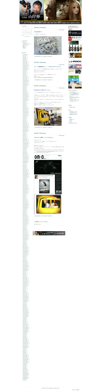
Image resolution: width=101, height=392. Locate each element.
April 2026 (24, 59)
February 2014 (25, 247)
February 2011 (25, 293)
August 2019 (25, 162)
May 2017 (24, 197)
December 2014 (25, 234)
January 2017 (25, 202)
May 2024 (24, 89)
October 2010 (25, 298)
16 (23, 32)
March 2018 (25, 184)
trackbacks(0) (50, 56)
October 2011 (25, 283)
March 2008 (25, 338)
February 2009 (25, 324)
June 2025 (24, 72)
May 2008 (24, 336)
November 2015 (25, 220)
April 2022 (24, 121)
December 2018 (25, 172)
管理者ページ (72, 119)
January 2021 (25, 140)
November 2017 (25, 189)
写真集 (24, 47)
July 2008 (24, 333)
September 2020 (25, 145)
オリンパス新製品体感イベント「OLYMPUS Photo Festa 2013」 (74, 94)
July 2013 (24, 256)
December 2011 (25, 280)
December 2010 (25, 296)
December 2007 (25, 342)
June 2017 (24, 195)
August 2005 (25, 378)
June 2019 (24, 165)
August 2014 (25, 239)
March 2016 (25, 215)
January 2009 (25, 325)
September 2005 (25, 377)
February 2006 (25, 370)
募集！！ (24, 46)
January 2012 (25, 279)
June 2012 (24, 273)
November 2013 (25, 251)
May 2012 (24, 274)
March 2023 (25, 107)
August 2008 (25, 332)
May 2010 (24, 305)
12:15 (41, 127)
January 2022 (25, 125)
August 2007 (25, 347)
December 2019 (25, 157)
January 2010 (25, 310)
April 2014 (24, 244)
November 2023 (25, 96)
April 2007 (24, 352)
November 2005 (25, 374)
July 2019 (24, 163)
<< (24, 36)
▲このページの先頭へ (75, 389)
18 (26, 32)
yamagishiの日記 (37, 56)
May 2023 (24, 104)
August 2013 (25, 255)
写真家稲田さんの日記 (73, 111)
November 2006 (25, 359)
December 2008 (25, 327)
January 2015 (25, 233)
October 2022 (25, 113)
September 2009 (25, 315)
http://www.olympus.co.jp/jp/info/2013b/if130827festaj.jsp (43, 77)
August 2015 (25, 224)
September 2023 (25, 99)
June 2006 (24, 365)
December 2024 (25, 80)
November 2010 (25, 297)
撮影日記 (24, 42)
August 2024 (25, 85)
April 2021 (24, 136)
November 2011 (25, 282)
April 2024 (24, 90)
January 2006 (25, 372)
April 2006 (24, 368)
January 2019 (25, 171)
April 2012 (24, 275)
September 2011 (25, 284)
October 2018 (25, 175)
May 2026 (24, 58)
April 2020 (24, 152)
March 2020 (25, 153)
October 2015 (25, 221)
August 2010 (25, 301)
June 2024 (24, 87)
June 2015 (24, 226)
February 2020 (25, 154)
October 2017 (25, 190)
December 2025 (25, 64)
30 (23, 35)
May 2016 (24, 212)
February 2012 (25, 278)
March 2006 (25, 369)
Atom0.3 (71, 121)
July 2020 (24, 148)
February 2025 (25, 77)
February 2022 (25, 123)
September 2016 (25, 207)
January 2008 (25, 341)
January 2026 (25, 63)
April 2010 (24, 306)
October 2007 (25, 345)
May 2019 (24, 166)
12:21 (41, 79)
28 (31, 33)
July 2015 (24, 225)
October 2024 (25, 82)
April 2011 (24, 291)
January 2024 (25, 94)
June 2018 (24, 180)
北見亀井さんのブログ (73, 114)
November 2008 (25, 328)
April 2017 (24, 198)
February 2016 (25, 216)
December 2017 (25, 188)
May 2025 (24, 73)
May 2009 (24, 320)
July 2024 (24, 86)
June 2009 (24, 319)
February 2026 (25, 62)
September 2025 (25, 68)
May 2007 (24, 351)
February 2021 (25, 139)
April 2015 (24, 229)
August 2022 (25, 116)
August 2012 (25, 270)
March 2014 (25, 246)
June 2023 (24, 103)
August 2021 (25, 131)
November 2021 (25, 127)
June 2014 (24, 242)
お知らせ (24, 45)
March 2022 (25, 122)
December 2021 (25, 126)
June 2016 (24, 211)
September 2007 (25, 346)
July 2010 (24, 302)
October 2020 (25, 144)
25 (26, 33)
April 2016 (24, 213)
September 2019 (25, 161)
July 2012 (24, 271)
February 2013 (25, 262)
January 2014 (25, 248)
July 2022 (24, 117)
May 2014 (24, 243)
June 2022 (24, 118)
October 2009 (25, 314)
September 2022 (25, 114)
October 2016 (25, 206)
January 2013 (25, 264)
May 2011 (24, 289)
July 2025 (24, 71)
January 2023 (25, 109)
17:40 (41, 56)
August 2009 (25, 316)
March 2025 (25, 76)
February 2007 (25, 355)
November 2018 (25, 174)
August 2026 (25, 54)
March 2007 (25, 354)
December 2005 (25, 373)
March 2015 (25, 230)
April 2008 (24, 337)
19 (28, 32)
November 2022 (25, 112)
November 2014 (25, 235)
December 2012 (25, 265)
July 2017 (24, 194)
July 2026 (24, 55)
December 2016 (25, 203)
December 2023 (25, 95)
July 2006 (24, 364)
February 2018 (25, 185)
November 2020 (25, 143)
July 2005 (24, 379)
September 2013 (25, 253)
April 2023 (24, 105)
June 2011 (24, 288)
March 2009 (25, 323)
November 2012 (25, 266)
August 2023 (25, 100)
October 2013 (25, 252)
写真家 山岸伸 (61, 29)
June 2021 (24, 134)
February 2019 (25, 170)
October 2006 (25, 360)
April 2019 (24, 167)
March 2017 (25, 199)
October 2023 (25, 98)
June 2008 (24, 334)
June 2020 (24, 149)
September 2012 (25, 269)
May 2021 (24, 135)
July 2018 (24, 179)
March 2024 (25, 91)
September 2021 (25, 130)
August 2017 (25, 193)
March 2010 (25, 307)
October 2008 (25, 329)
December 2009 (25, 311)
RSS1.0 (71, 120)
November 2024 (25, 81)
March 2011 (25, 292)
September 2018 (25, 176)
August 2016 (25, 208)
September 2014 (25, 238)
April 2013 (24, 260)
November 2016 (25, 204)
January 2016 (25, 217)
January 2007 (25, 356)
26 (28, 33)
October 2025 (25, 67)
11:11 (41, 215)
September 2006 (25, 361)
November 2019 (25, 158)
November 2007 (25, 343)
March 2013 (25, 261)
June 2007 (24, 350)
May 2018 (24, 181)
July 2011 (24, 287)
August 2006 (25, 363)
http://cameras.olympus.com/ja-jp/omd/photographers (45, 151)
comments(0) (45, 56)
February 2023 (25, 108)
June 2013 (24, 257)
